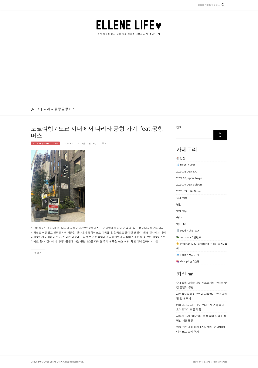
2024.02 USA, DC (186, 171)
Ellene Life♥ (129, 25)
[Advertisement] (129, 73)
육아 (179, 217)
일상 (182, 158)
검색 (179, 127)
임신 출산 (182, 224)
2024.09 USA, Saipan (189, 184)
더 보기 (38, 252)
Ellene (68, 143)
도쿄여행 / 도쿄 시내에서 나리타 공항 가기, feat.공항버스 (97, 132)
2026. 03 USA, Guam (189, 191)
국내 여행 (182, 197)
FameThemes (220, 361)
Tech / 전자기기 (189, 254)
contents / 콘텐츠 (190, 237)
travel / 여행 (187, 165)
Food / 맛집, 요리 (189, 230)
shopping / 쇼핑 (189, 261)
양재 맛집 (182, 211)
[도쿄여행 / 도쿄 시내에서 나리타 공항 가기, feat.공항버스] (58, 186)
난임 (179, 204)
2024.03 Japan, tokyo (45, 143)
